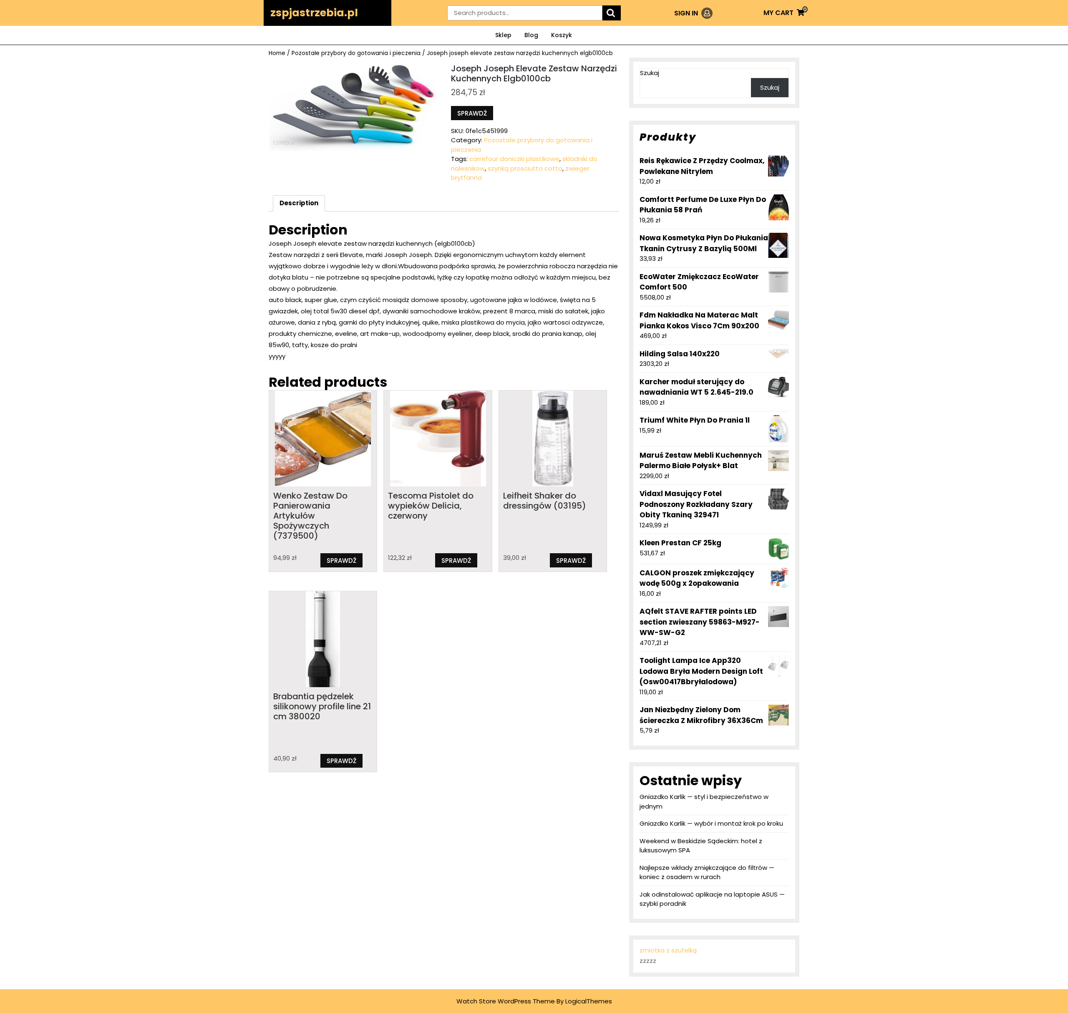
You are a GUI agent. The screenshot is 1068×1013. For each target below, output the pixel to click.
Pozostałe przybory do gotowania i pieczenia (356, 53)
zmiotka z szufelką (668, 950)
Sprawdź (472, 113)
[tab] (299, 203)
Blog (531, 35)
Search (611, 13)
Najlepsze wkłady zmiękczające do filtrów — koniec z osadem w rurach (707, 872)
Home (277, 53)
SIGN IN (693, 13)
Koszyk (561, 35)
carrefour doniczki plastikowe (514, 158)
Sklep (503, 35)
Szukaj (649, 72)
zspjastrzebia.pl (314, 12)
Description (299, 203)
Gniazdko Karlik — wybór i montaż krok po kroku (711, 823)
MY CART (783, 13)
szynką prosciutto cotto (525, 168)
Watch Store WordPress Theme (505, 1001)
